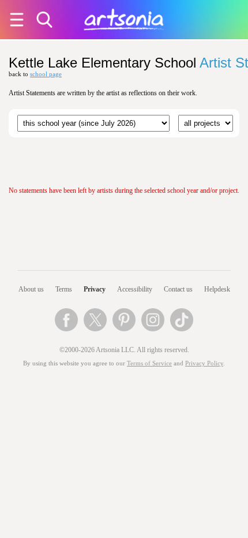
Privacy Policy (204, 363)
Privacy (95, 289)
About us (31, 289)
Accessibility (134, 289)
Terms (63, 289)
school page (46, 74)
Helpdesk (217, 289)
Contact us (178, 289)
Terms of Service (149, 363)
